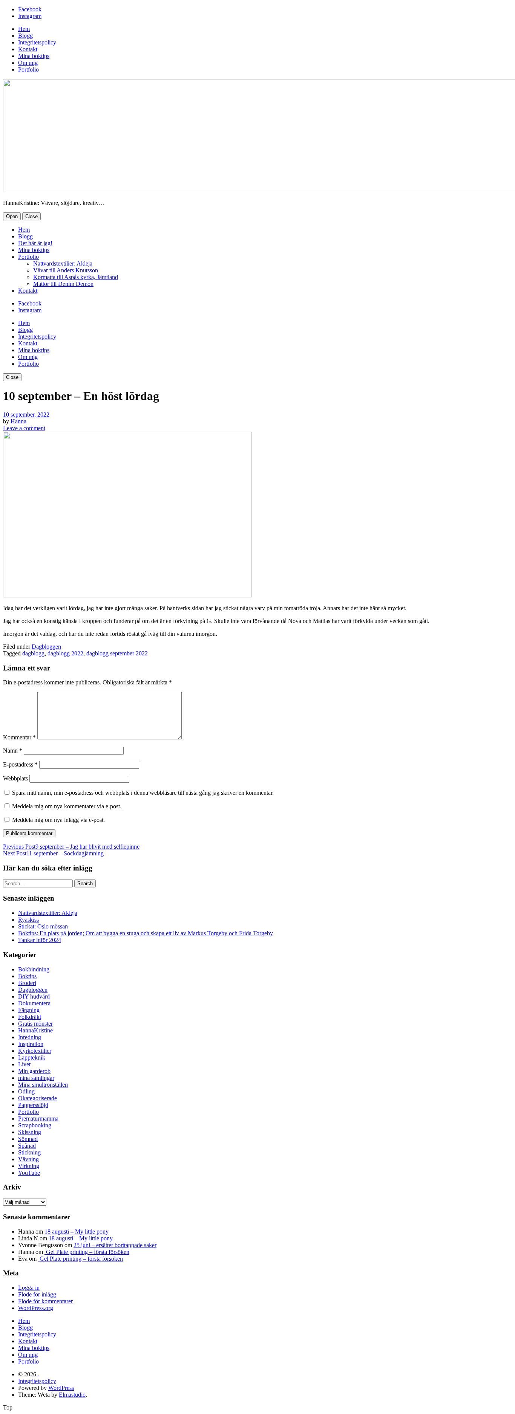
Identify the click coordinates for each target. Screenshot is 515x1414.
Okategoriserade (37, 1098)
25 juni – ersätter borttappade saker (115, 1245)
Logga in (29, 1287)
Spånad (27, 1145)
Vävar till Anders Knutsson (65, 270)
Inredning (29, 1037)
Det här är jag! (35, 243)
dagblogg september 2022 (117, 653)
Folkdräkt (29, 1017)
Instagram (29, 16)
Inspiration (30, 1044)
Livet (24, 1064)
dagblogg (33, 653)
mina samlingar (36, 1078)
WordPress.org (35, 1308)
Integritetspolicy (37, 42)
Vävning (28, 1159)
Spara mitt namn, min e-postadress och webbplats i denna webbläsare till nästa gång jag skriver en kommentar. (143, 792)
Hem (24, 29)
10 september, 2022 (26, 414)
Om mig (28, 63)
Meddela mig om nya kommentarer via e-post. (66, 806)
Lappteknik (31, 1057)
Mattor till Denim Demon (63, 284)
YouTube (29, 1173)
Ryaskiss (28, 919)
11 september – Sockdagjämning (53, 853)
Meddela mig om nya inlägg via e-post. (58, 820)
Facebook (29, 9)
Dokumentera (34, 1003)
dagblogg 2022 (65, 653)
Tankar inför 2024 (39, 940)
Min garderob (34, 1071)
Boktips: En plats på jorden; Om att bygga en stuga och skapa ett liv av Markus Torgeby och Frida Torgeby (145, 933)
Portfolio (28, 69)
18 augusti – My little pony (76, 1231)
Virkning (28, 1166)
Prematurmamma (38, 1118)
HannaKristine (35, 1030)
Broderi (27, 983)
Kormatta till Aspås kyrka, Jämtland (75, 277)
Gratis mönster (35, 1023)
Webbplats (15, 778)
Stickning (29, 1152)
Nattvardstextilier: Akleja (62, 263)
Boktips (27, 976)
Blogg (25, 35)
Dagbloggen (46, 646)
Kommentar (19, 737)
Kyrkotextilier (34, 1051)
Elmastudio (72, 1394)
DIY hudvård (34, 996)
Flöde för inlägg (37, 1294)
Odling (26, 1091)
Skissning (29, 1132)
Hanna (18, 421)
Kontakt (27, 49)
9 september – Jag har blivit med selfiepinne (71, 846)
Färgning (29, 1010)
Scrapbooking (34, 1125)
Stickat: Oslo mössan (43, 926)
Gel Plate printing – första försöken (86, 1252)
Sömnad (28, 1139)
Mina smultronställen (43, 1084)
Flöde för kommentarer (45, 1301)
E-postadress (20, 764)
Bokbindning (33, 969)
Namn (12, 750)
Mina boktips (33, 56)
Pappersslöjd (33, 1105)
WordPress (61, 1388)
